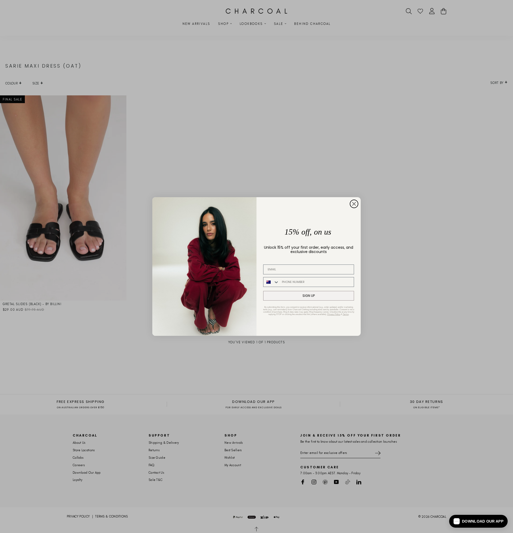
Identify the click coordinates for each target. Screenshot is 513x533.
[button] (478, 521)
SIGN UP (308, 295)
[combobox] (271, 282)
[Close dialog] (354, 204)
